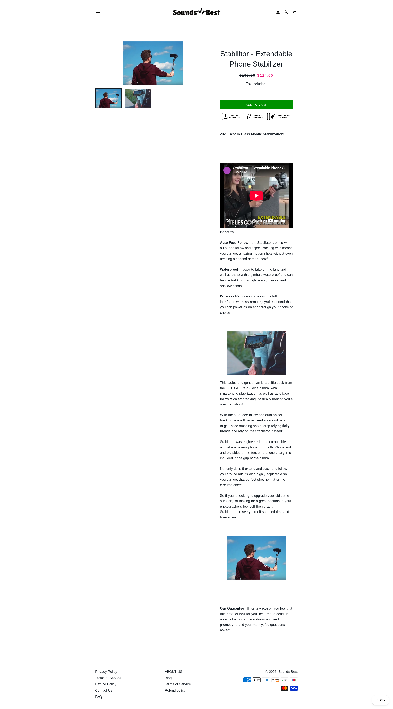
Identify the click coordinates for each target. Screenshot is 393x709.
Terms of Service (108, 678)
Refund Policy (105, 684)
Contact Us (103, 690)
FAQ (98, 697)
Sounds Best (288, 672)
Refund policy (175, 690)
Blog (168, 678)
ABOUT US (173, 672)
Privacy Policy (106, 672)
